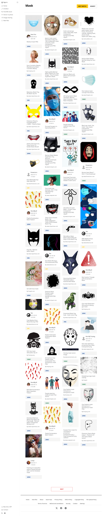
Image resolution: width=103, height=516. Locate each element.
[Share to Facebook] (37, 30)
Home (27, 499)
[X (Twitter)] (2, 513)
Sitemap (82, 503)
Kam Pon (33, 34)
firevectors (89, 165)
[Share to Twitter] (34, 30)
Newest (92, 6)
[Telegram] (5, 513)
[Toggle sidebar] (17, 2)
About (41, 499)
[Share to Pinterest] (40, 30)
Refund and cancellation (56, 503)
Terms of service (42, 503)
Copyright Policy (79, 499)
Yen (87, 231)
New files (34, 499)
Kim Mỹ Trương (90, 336)
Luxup (32, 460)
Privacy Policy (58, 499)
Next (61, 489)
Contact (75, 503)
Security (68, 503)
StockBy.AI (70, 67)
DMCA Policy (68, 499)
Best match (82, 6)
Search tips (49, 499)
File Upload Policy (91, 499)
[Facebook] (61, 508)
